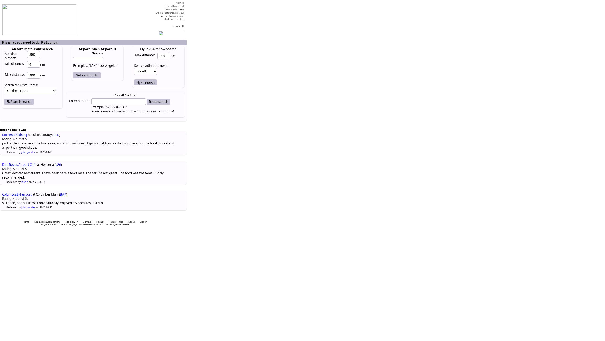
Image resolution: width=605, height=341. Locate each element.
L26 (58, 164)
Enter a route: (79, 101)
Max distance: (15, 74)
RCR (56, 135)
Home (26, 221)
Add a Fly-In (71, 221)
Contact (87, 221)
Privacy (100, 221)
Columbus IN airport (17, 194)
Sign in (143, 221)
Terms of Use (116, 221)
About (131, 221)
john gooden (28, 152)
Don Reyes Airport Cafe (19, 164)
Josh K (24, 182)
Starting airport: (11, 56)
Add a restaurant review (47, 221)
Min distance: (14, 64)
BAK (63, 194)
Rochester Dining (14, 135)
